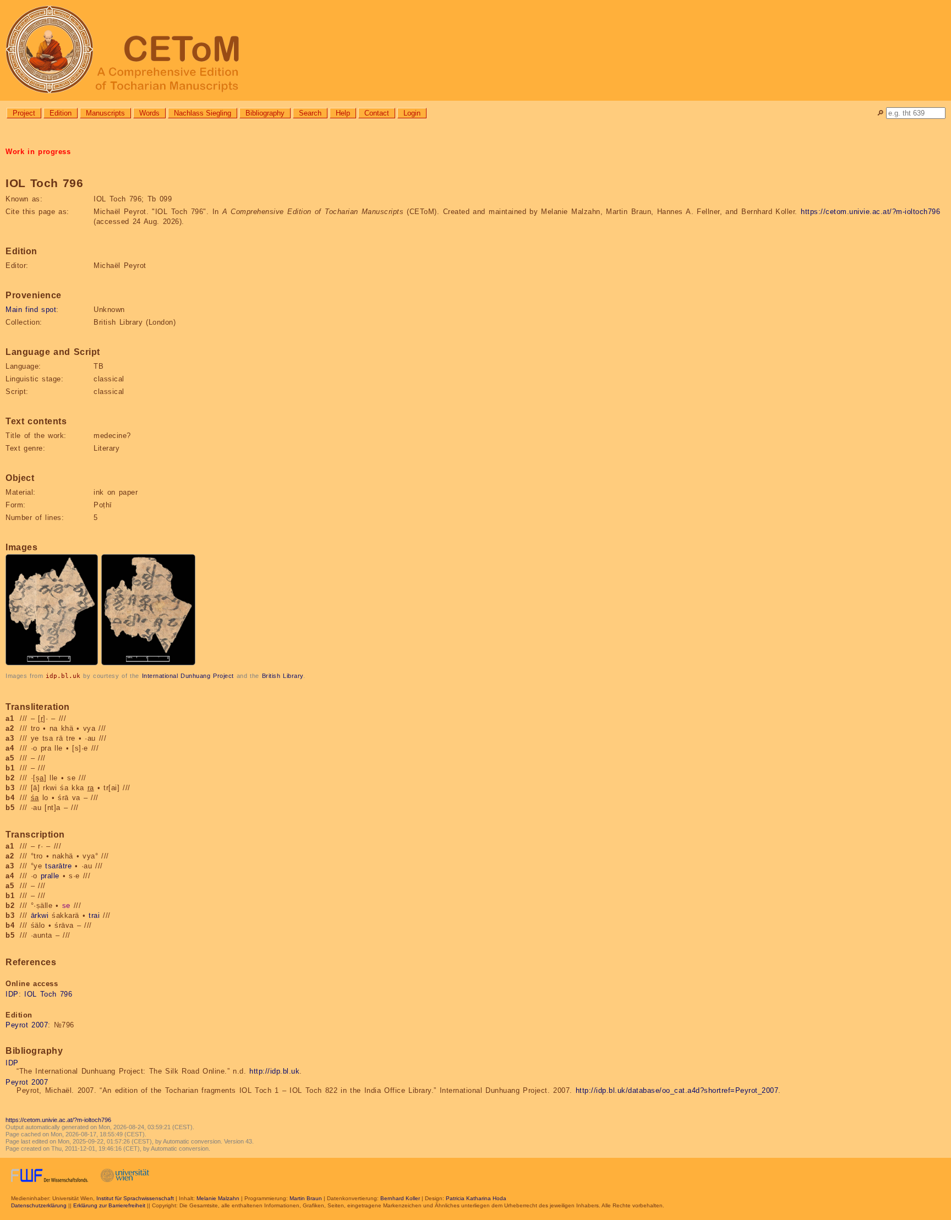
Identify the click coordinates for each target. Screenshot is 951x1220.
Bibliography (265, 113)
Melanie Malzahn (217, 1198)
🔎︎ (880, 113)
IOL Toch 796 (48, 994)
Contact (376, 113)
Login (411, 113)
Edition (61, 113)
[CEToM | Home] (475, 50)
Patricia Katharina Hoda (476, 1198)
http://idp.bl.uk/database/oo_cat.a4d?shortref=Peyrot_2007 (677, 1090)
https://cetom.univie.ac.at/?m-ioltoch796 (870, 211)
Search (310, 113)
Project (24, 113)
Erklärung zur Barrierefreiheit (109, 1205)
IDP (12, 994)
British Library (282, 675)
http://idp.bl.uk (274, 1071)
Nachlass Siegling (202, 113)
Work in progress (38, 151)
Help (343, 113)
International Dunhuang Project (188, 675)
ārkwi (40, 915)
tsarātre (58, 866)
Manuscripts (105, 113)
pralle (50, 876)
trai (94, 915)
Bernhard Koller (400, 1198)
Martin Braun (305, 1198)
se (66, 905)
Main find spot (31, 309)
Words (149, 113)
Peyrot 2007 (27, 1025)
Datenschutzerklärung (39, 1205)
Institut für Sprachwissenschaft (135, 1198)
